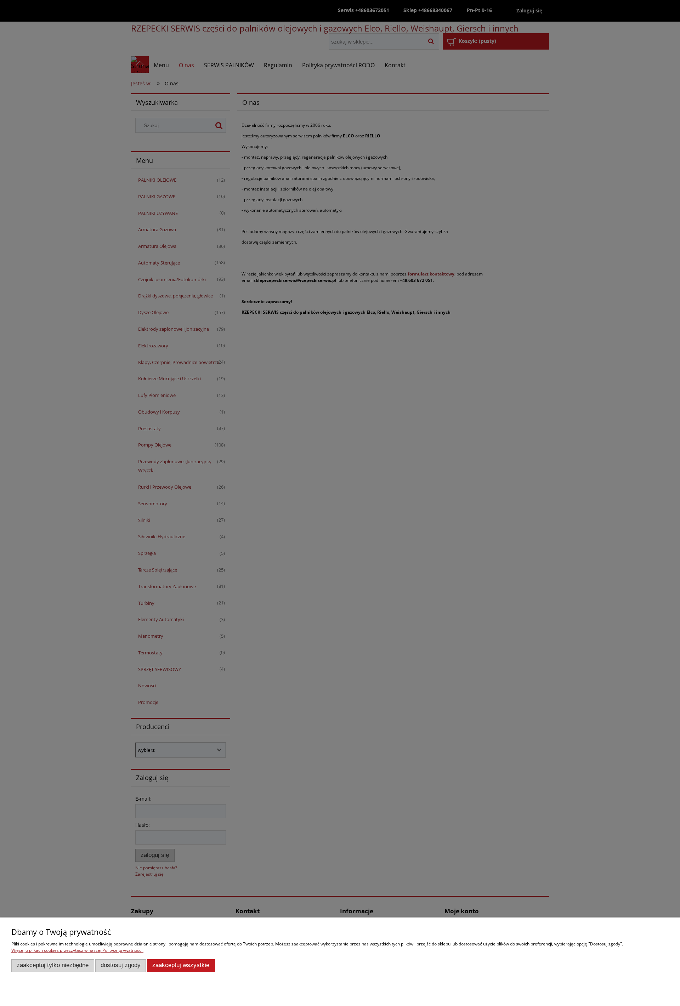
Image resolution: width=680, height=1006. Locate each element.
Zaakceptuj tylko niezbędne (53, 965)
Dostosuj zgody (121, 965)
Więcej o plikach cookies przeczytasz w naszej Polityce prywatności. (77, 950)
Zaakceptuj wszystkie (180, 965)
